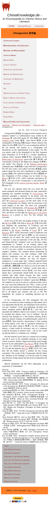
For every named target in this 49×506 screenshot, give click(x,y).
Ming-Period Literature (12, 471)
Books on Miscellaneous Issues (14, 98)
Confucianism (38, 194)
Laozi (34, 230)
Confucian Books (9, 55)
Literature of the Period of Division (16, 456)
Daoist (17, 230)
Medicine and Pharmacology (13, 74)
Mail (29, 490)
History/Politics (24, 26)
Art (4, 88)
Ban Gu (25, 348)
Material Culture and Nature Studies (16, 93)
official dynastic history (29, 183)
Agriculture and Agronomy (13, 69)
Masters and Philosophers (14, 51)
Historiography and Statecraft (16, 46)
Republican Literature (12, 478)
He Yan (8, 223)
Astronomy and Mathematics (13, 79)
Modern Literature (10, 481)
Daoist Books (8, 117)
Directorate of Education (12, 159)
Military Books (8, 60)
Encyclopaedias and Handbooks (14, 103)
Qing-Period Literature (12, 474)
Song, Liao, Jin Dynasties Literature (17, 464)
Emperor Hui (33, 208)
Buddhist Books (8, 112)
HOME (12, 26)
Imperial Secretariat (38, 164)
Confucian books (38, 125)
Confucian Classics (11, 41)
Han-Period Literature (12, 453)
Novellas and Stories (11, 107)
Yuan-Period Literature (12, 467)
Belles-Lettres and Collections (16, 122)
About (34, 490)
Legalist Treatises (9, 65)
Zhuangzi (5, 233)
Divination (6, 84)
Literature (39, 26)
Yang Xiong (29, 346)
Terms (6, 446)
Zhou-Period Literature (12, 449)
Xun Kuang (29, 344)
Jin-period (6, 138)
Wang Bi (30, 223)
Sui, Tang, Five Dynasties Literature (17, 460)
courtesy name (8, 140)
